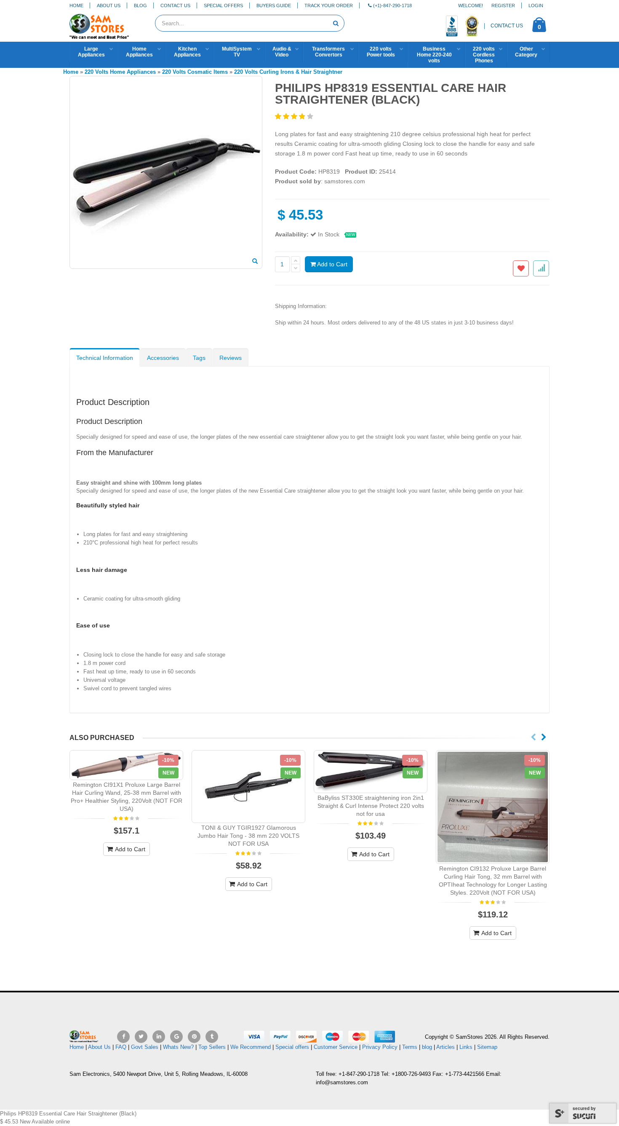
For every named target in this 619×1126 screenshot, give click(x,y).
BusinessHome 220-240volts (434, 55)
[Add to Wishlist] (521, 268)
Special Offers (223, 5)
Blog (140, 5)
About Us (108, 5)
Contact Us (175, 5)
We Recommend (250, 1047)
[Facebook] (123, 1036)
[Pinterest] (194, 1036)
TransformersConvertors (328, 52)
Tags (199, 357)
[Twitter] (141, 1036)
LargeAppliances (91, 52)
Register (503, 5)
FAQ (120, 1047)
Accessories (163, 357)
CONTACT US (507, 26)
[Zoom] (255, 261)
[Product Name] (126, 765)
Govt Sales (144, 1047)
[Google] (176, 1036)
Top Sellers (212, 1047)
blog (427, 1047)
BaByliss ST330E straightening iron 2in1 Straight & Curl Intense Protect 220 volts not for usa (371, 805)
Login (535, 5)
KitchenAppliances (187, 52)
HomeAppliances (139, 52)
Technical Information (104, 357)
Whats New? (178, 1047)
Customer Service (336, 1047)
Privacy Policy (380, 1047)
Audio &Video (281, 52)
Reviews (230, 357)
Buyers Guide (273, 5)
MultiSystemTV (237, 52)
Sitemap (487, 1047)
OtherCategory (526, 52)
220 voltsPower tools (381, 52)
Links (465, 1047)
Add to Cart (331, 264)
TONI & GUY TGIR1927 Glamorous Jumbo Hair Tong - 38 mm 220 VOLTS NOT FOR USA (248, 835)
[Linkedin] (158, 1036)
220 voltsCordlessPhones (484, 55)
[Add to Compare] (541, 268)
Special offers (292, 1047)
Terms (410, 1047)
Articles (445, 1047)
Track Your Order (328, 5)
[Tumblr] (211, 1036)
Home (76, 5)
